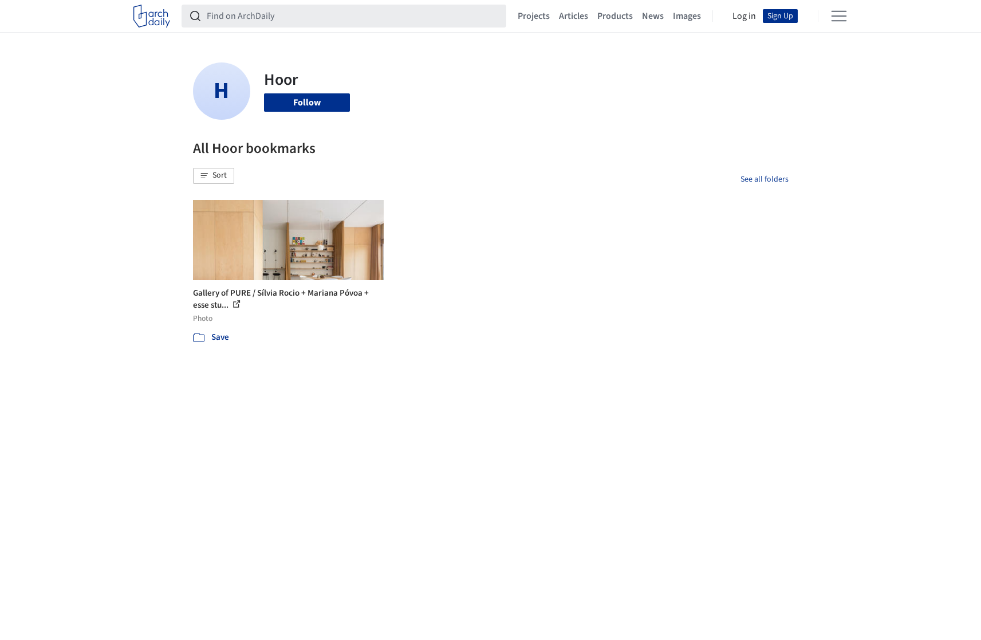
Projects (534, 16)
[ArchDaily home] (151, 16)
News (653, 16)
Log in (744, 16)
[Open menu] (839, 16)
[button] (213, 176)
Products (615, 16)
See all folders (764, 179)
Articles (573, 16)
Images (687, 16)
